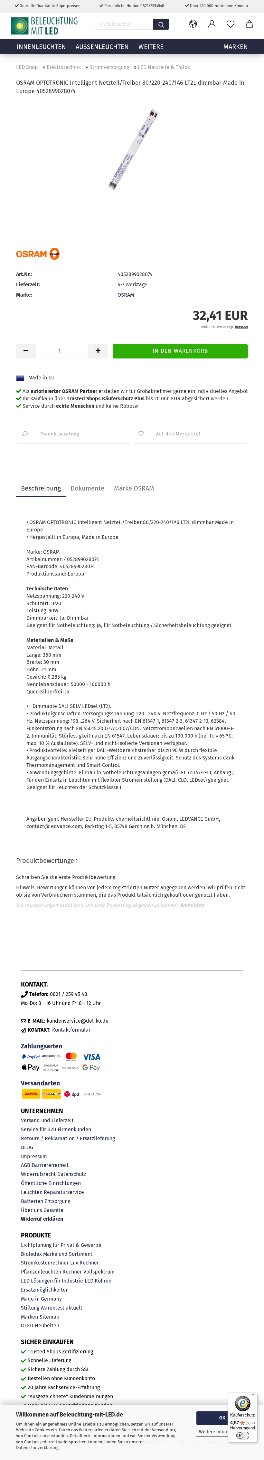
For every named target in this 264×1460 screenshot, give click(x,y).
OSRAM (126, 295)
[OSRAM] (38, 254)
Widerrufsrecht (38, 1174)
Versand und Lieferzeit (47, 1120)
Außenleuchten (102, 47)
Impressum (34, 1156)
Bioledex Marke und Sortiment (56, 1254)
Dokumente (87, 488)
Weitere (151, 47)
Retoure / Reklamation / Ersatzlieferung (68, 1138)
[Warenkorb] (249, 24)
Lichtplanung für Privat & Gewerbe (61, 1245)
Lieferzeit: (28, 285)
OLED (27, 1325)
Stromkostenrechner (45, 1263)
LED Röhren (98, 1281)
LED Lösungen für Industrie (52, 1281)
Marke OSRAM (134, 488)
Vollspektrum (99, 1272)
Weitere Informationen (222, 1432)
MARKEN (235, 47)
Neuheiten (47, 1325)
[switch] (242, 1435)
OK (222, 1418)
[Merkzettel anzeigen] (230, 24)
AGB (25, 1165)
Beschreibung (41, 488)
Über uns (31, 1210)
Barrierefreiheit (50, 1165)
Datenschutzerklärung (37, 1447)
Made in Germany (41, 1299)
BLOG (27, 1147)
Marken (29, 1317)
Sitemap (50, 1317)
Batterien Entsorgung (45, 1201)
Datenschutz (71, 1174)
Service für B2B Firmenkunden (56, 1129)
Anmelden (192, 905)
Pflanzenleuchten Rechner (51, 1272)
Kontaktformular (71, 1030)
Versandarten (40, 1083)
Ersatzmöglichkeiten (45, 1290)
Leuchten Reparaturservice (52, 1192)
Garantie (53, 1210)
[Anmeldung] (212, 24)
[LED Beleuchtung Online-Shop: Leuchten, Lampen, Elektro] (45, 26)
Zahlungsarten (41, 1046)
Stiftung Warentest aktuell (51, 1308)
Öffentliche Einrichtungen (51, 1183)
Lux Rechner (84, 1263)
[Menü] (254, 1396)
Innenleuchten (41, 47)
